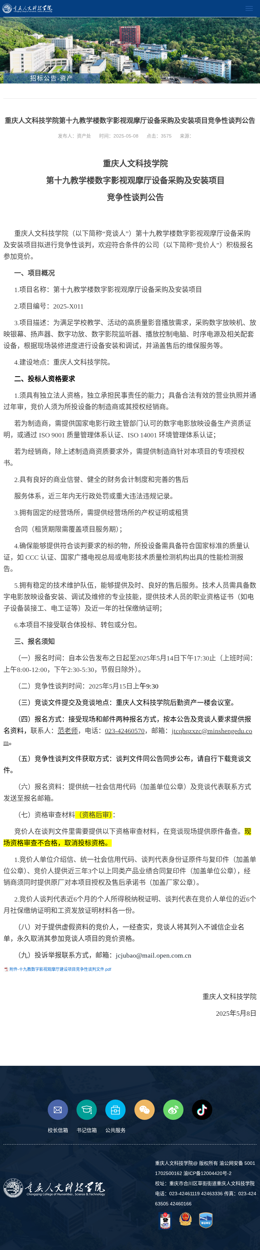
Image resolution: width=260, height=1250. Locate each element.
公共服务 (115, 1130)
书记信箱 (87, 1130)
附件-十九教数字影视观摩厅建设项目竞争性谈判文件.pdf (60, 969)
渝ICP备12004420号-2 (207, 1173)
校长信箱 (58, 1130)
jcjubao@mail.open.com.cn (153, 955)
